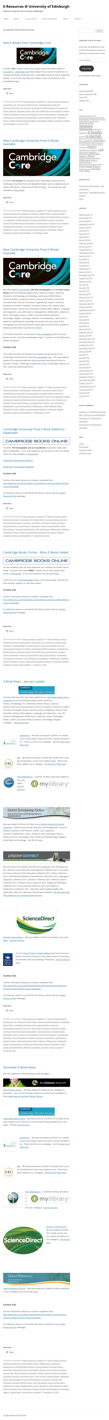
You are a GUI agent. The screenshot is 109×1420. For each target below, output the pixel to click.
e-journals (94, 135)
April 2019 (83, 237)
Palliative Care (51, 1041)
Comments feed (85, 450)
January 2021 (84, 218)
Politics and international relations (23, 121)
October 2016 (84, 307)
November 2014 (85, 380)
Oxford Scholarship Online (27, 1041)
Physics (6, 121)
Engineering (36, 108)
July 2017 (82, 284)
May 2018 (83, 262)
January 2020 (84, 221)
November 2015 (85, 342)
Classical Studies (45, 105)
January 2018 (84, 272)
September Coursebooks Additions (18, 467)
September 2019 (85, 224)
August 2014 (84, 389)
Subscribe (86, 68)
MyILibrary (43, 1386)
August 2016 (84, 313)
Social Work (35, 1047)
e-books (13, 396)
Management (43, 226)
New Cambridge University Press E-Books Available (31, 142)
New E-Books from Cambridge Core (27, 43)
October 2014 (84, 383)
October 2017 (84, 278)
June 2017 (83, 288)
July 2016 (82, 316)
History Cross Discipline (28, 114)
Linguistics (31, 1038)
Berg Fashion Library (12, 1090)
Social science (27, 1392)
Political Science (16, 1044)
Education (36, 523)
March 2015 (83, 367)
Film (33, 111)
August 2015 (84, 351)
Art (15, 105)
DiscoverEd (8, 72)
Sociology (58, 121)
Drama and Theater (48, 645)
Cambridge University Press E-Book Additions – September (35, 431)
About (16, 19)
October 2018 (84, 249)
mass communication (23, 406)
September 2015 (85, 348)
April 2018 (83, 265)
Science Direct (15, 1392)
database (86, 126)
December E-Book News (19, 1067)
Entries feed (83, 447)
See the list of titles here (55, 764)
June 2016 (83, 319)
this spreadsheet (45, 334)
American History (60, 210)
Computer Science (10, 217)
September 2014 (85, 386)
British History (32, 105)
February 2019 (84, 243)
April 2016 (83, 326)
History (16, 1035)
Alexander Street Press (87, 116)
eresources (83, 412)
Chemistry (7, 645)
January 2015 (84, 374)
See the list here (21, 722)
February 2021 (84, 214)
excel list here (23, 1125)
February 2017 (84, 297)
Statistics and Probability (21, 233)
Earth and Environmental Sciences (47, 217)
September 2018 (85, 253)
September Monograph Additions (18, 460)
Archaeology (8, 105)
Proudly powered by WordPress (14, 1415)
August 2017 (84, 281)
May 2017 (83, 291)
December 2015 (85, 339)
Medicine (47, 117)
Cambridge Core (22, 72)
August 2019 (84, 227)
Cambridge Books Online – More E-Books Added (35, 552)
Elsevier (41, 1373)
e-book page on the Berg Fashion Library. (24, 1096)
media (40, 117)
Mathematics (32, 117)
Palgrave (45, 867)
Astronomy (21, 105)
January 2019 (84, 246)
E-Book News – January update (24, 681)
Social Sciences (84, 169)
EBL (18, 757)
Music (54, 117)
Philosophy (61, 117)
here (17, 81)
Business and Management (49, 1022)
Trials (65, 19)
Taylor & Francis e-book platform (36, 953)
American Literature (61, 101)
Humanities (61, 655)
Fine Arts (42, 1376)
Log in (81, 443)
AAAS (81, 199)
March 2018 (83, 269)
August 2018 (84, 256)
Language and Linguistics (13, 226)
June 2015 (83, 358)
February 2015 (84, 370)
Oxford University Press (12, 1389)
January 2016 (84, 335)
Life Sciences (21, 117)
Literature (40, 1038)
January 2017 (84, 300)
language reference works (22, 1383)
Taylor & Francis (55, 1047)
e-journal (82, 136)
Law (13, 117)
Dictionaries (17, 1370)
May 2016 (83, 323)
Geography (14, 114)
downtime (83, 133)
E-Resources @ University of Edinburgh (36, 6)
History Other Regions (47, 114)
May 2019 (83, 234)
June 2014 (83, 396)
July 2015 (82, 354)
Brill (93, 119)
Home (5, 19)
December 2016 (85, 304)
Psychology (42, 121)
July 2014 (82, 393)
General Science (43, 223)
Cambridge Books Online (28, 580)
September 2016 (85, 310)
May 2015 (83, 361)
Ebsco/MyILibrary (25, 777)
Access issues (31, 19)
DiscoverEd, (25, 289)
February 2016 (84, 332)
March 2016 (83, 329)
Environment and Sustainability (24, 1031)
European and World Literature (43, 220)
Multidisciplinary (26, 1386)
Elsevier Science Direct (13, 937)
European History (24, 111)
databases (86, 129)
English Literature (49, 108)
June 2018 (83, 259)
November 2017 (85, 275)
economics (27, 108)
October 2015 (84, 345)
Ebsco (16, 1373)
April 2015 (83, 364)
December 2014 (85, 377)
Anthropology (25, 390)
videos (87, 170)
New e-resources (50, 19)
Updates (77, 19)
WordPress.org (85, 453)
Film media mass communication (49, 111)
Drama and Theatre (26, 217)
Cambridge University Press (14, 393)
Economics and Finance (41, 1028)
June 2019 (83, 230)
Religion (50, 121)
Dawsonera (25, 735)
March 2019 (83, 240)
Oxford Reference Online (14, 1288)
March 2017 (83, 294)
